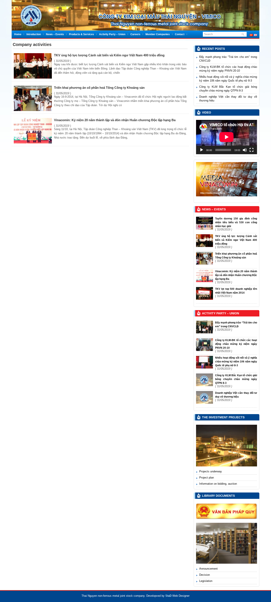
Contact (179, 34)
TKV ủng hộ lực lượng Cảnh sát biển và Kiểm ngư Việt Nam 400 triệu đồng (109, 55)
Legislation (205, 581)
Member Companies (157, 34)
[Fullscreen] (251, 150)
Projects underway (210, 471)
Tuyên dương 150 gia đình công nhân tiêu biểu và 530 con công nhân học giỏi (236, 222)
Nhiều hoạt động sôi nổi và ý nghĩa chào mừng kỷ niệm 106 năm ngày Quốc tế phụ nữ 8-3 (236, 361)
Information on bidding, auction (218, 483)
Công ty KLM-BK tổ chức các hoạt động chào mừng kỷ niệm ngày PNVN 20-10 (236, 344)
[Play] (201, 150)
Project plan (206, 477)
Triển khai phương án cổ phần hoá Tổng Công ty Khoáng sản (99, 87)
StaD (168, 595)
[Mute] (245, 150)
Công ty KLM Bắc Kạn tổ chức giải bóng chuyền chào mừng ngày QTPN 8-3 (236, 379)
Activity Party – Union (112, 34)
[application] (226, 137)
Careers (135, 34)
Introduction (33, 34)
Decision (204, 574)
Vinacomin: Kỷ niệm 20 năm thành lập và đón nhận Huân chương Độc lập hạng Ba (115, 120)
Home (17, 34)
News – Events (55, 34)
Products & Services (81, 34)
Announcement (208, 568)
